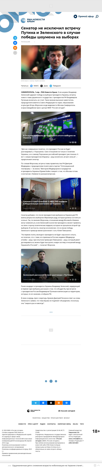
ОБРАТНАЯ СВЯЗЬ (64, 424)
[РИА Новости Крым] (33, 20)
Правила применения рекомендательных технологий (16, 454)
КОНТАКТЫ (51, 424)
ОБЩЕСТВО (46, 418)
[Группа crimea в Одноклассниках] (59, 403)
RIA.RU (75, 424)
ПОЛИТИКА (36, 418)
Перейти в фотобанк (40, 81)
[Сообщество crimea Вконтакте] (43, 403)
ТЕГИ (82, 424)
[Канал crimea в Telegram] (35, 403)
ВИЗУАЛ (67, 418)
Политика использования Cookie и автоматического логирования (14, 446)
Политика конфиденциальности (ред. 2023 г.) (17, 450)
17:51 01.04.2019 (25, 42)
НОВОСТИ (22, 424)
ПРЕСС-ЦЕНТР (33, 424)
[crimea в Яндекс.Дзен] (51, 403)
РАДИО (42, 424)
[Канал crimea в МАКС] (66, 403)
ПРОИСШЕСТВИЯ (57, 418)
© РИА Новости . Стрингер (27, 81)
